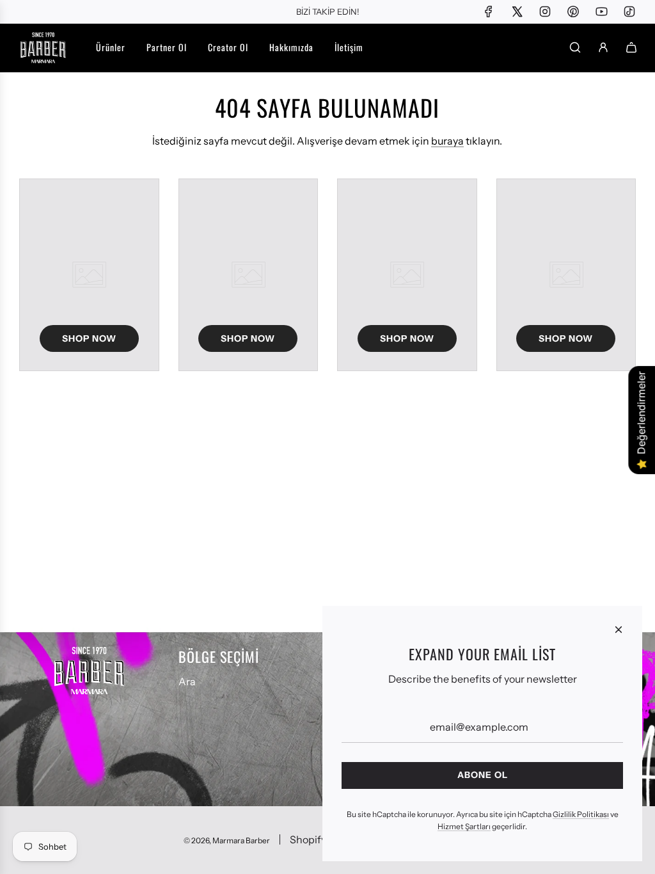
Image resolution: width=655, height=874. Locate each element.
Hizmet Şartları (464, 826)
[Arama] (575, 47)
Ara (187, 681)
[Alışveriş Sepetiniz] (631, 47)
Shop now (89, 338)
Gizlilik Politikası (581, 814)
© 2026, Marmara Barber (227, 840)
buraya (447, 140)
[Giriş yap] (603, 47)
